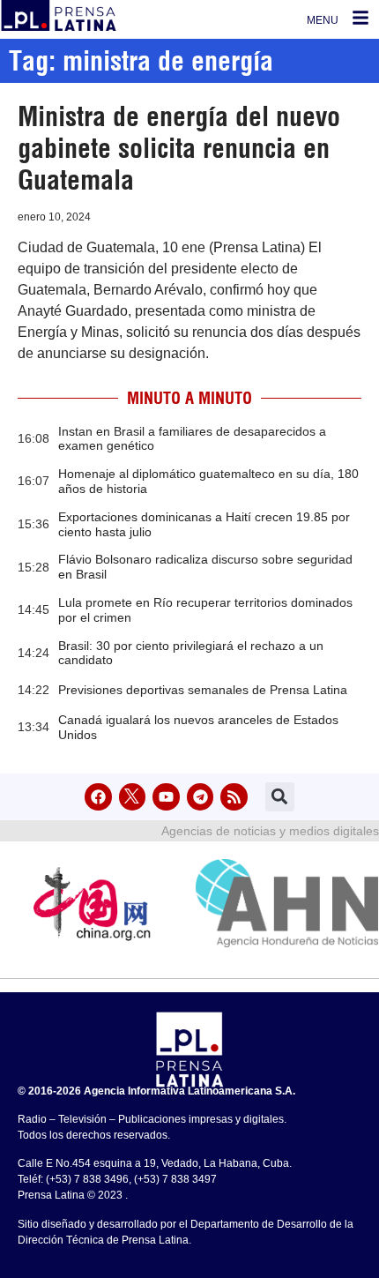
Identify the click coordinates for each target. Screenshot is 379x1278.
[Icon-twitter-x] (132, 797)
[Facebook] (98, 797)
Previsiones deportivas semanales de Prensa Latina (202, 690)
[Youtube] (166, 797)
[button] (279, 796)
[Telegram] (200, 797)
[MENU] (360, 17)
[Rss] (234, 797)
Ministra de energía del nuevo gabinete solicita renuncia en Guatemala (179, 148)
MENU (322, 20)
